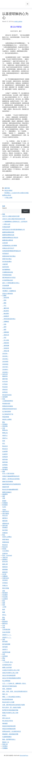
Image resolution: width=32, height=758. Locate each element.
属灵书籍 (7, 188)
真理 (4, 327)
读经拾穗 (5, 345)
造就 (3, 660)
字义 (4, 305)
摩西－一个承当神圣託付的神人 (11, 697)
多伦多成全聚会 (7, 261)
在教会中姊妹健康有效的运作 (10, 476)
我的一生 (5, 694)
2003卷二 (5, 356)
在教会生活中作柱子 (8, 248)
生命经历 (5, 454)
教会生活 (5, 446)
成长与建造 (5, 513)
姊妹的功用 (5, 487)
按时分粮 (5, 525)
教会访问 (5, 547)
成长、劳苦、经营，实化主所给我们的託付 (14, 691)
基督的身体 (5, 542)
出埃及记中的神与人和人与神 (10, 670)
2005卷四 (5, 361)
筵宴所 (4, 501)
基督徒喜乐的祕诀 (7, 406)
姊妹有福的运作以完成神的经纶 (11, 484)
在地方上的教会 (7, 537)
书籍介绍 (5, 557)
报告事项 (5, 469)
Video (4, 509)
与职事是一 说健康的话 (9, 291)
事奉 (3, 214)
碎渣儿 (4, 715)
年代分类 (5, 381)
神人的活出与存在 (7, 721)
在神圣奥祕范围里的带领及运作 (11, 251)
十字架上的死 (8, 197)
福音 (4, 329)
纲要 (3, 619)
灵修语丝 (5, 533)
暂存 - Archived (7, 555)
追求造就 (5, 656)
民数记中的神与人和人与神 (10, 713)
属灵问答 (5, 308)
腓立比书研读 (8, 190)
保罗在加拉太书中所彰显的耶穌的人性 (13, 229)
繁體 (3, 206)
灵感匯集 (5, 748)
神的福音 (5, 723)
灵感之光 (5, 585)
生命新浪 (5, 599)
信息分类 (5, 374)
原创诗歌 (5, 426)
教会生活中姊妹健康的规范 (10, 489)
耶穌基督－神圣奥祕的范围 (10, 734)
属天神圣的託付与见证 (9, 277)
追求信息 (5, 392)
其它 (3, 443)
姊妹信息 (5, 376)
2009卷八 (5, 372)
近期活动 (5, 553)
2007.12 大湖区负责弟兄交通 (10, 216)
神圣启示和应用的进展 (9, 726)
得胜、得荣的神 (7, 689)
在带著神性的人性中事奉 (9, 245)
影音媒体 (5, 505)
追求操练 (5, 465)
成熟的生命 (5, 523)
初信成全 (5, 424)
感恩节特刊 (5, 511)
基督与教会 (5, 539)
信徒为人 (5, 435)
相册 (3, 603)
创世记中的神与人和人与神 (10, 673)
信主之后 (5, 515)
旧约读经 (5, 647)
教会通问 (5, 313)
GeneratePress (24, 755)
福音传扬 (5, 459)
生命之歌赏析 (6, 632)
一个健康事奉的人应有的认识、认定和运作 (14, 221)
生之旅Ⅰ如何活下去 (7, 414)
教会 (3, 535)
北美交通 (5, 243)
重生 (3, 422)
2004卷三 (5, 359)
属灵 (3, 496)
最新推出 (5, 559)
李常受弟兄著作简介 (9, 319)
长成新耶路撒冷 (7, 737)
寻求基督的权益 (7, 275)
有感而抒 (5, 316)
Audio (4, 507)
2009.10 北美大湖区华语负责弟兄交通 (13, 219)
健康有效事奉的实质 (8, 235)
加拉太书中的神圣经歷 (9, 675)
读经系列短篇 (6, 652)
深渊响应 (5, 321)
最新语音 (5, 572)
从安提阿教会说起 (7, 280)
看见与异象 (5, 588)
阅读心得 (5, 744)
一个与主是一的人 (7, 662)
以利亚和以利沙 (7, 665)
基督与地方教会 (7, 259)
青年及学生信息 (7, 395)
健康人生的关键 (7, 667)
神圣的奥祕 (5, 417)
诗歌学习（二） (7, 637)
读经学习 (5, 649)
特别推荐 (5, 595)
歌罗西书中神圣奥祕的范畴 (10, 710)
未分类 (4, 574)
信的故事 (5, 397)
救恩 (3, 609)
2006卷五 (5, 364)
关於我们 (5, 746)
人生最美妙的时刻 (7, 401)
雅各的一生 (5, 742)
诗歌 (3, 591)
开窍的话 (5, 583)
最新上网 (5, 564)
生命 (4, 324)
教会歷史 (5, 311)
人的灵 (4, 607)
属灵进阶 (5, 521)
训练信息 (5, 389)
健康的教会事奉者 (7, 240)
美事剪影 (5, 332)
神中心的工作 (6, 718)
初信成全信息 (6, 403)
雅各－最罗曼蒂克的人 (9, 739)
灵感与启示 (5, 578)
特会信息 (5, 387)
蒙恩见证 (5, 623)
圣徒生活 (5, 335)
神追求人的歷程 (7, 419)
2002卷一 (5, 353)
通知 (3, 658)
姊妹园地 (5, 494)
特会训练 (5, 597)
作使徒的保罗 (6, 227)
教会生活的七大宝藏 (8, 702)
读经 (3, 639)
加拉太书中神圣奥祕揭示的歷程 (11, 678)
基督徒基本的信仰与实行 (9, 409)
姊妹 (4, 303)
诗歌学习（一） (7, 635)
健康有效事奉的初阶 (8, 232)
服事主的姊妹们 (7, 492)
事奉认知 (5, 430)
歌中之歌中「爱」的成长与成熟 (11, 707)
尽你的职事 (5, 285)
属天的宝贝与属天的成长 (9, 686)
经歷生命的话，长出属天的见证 (11, 731)
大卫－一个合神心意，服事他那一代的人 (14, 683)
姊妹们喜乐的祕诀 (7, 481)
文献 (3, 498)
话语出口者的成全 (7, 293)
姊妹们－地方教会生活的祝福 (10, 479)
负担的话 (5, 348)
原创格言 (5, 527)
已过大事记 (5, 551)
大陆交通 (5, 264)
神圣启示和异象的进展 (9, 729)
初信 (4, 300)
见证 (4, 337)
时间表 (4, 549)
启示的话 (5, 580)
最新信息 (5, 567)
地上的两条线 (6, 681)
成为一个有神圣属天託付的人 (10, 283)
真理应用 (5, 457)
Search (4, 208)
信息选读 (5, 297)
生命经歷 (5, 451)
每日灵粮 (5, 530)
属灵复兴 (5, 518)
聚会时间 (5, 621)
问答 (3, 428)
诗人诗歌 (5, 340)
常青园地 (5, 503)
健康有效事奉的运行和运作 (10, 237)
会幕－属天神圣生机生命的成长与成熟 (13, 705)
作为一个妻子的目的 (8, 473)
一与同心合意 (6, 224)
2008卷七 (5, 369)
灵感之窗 (5, 351)
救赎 (3, 612)
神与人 (4, 615)
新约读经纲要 (6, 644)
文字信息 (5, 384)
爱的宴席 (5, 593)
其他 (3, 441)
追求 (3, 654)
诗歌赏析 (5, 343)
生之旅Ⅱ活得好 (6, 411)
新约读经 (5, 641)
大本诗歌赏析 (6, 629)
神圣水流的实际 (7, 288)
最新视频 (5, 569)
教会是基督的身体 (7, 699)
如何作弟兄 (5, 267)
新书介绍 (5, 561)
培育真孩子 (5, 253)
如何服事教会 (6, 269)
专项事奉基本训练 (7, 272)
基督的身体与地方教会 (9, 256)
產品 (3, 601)
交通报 (4, 295)
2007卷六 (5, 367)
